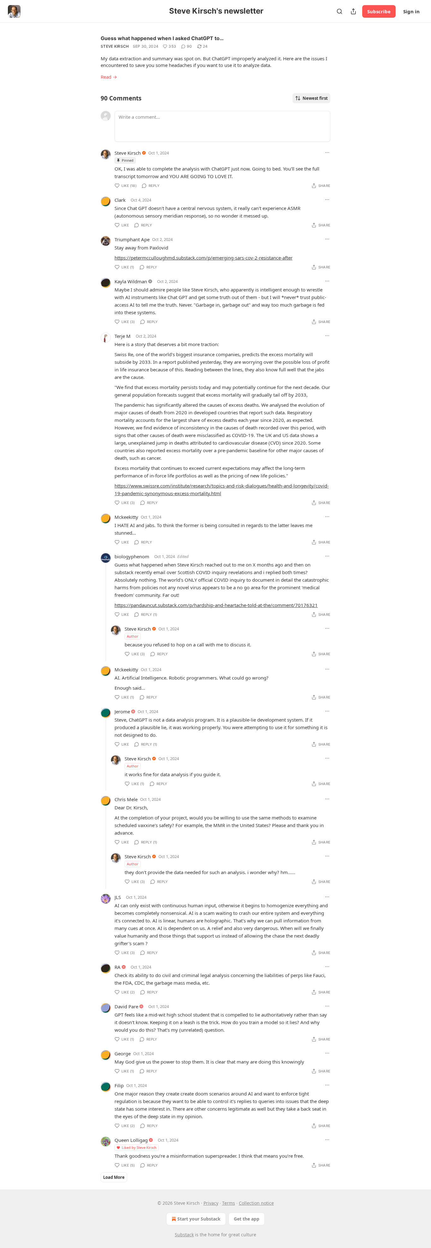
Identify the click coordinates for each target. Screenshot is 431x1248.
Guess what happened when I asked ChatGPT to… (162, 38)
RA (118, 967)
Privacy (211, 1203)
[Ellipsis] (327, 152)
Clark (120, 200)
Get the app (246, 1219)
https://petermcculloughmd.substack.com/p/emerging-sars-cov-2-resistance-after (203, 258)
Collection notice (256, 1203)
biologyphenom (132, 556)
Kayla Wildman (131, 281)
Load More (114, 1177)
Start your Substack (199, 1219)
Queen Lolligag (131, 1140)
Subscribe (379, 11)
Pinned (127, 160)
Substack (184, 1235)
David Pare (126, 1006)
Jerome (122, 711)
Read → (109, 77)
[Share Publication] (353, 11)
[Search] (339, 11)
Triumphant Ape (132, 239)
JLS (118, 897)
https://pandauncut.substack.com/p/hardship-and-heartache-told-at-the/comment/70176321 (216, 605)
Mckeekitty (126, 517)
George (123, 1053)
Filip (119, 1085)
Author (133, 636)
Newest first (315, 98)
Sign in (411, 11)
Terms (228, 1203)
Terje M (123, 336)
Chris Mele (126, 799)
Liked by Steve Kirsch (139, 1147)
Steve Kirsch (115, 46)
